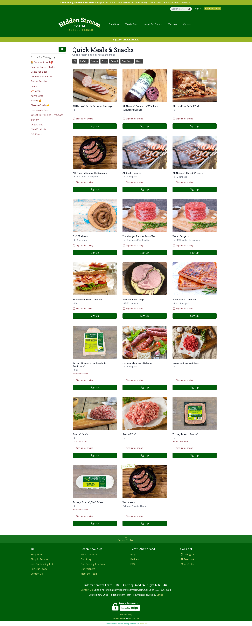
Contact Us (37, 573)
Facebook (188, 559)
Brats (104, 61)
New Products (38, 129)
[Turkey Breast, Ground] (195, 413)
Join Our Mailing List (42, 564)
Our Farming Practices (93, 564)
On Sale (83, 61)
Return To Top (126, 540)
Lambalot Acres (80, 441)
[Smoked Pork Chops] (145, 279)
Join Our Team (39, 569)
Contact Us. (87, 589)
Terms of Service (118, 618)
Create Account (212, 8)
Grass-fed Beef (39, 71)
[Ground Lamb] (95, 413)
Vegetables (37, 124)
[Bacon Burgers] (195, 215)
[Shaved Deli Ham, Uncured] (95, 279)
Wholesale (172, 24)
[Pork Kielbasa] (95, 215)
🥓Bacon (36, 91)
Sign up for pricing (84, 118)
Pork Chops (127, 61)
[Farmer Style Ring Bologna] (145, 342)
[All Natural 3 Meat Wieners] (195, 152)
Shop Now (114, 24)
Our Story (86, 559)
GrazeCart (143, 623)
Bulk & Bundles (39, 81)
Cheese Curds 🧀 (40, 105)
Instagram (189, 554)
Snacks (94, 61)
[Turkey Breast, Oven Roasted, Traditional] (95, 342)
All (75, 61)
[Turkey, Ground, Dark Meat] (95, 481)
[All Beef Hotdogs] (145, 152)
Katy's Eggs (37, 95)
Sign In (198, 8)
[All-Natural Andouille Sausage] (95, 152)
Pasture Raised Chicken (43, 67)
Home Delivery (89, 554)
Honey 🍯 (36, 100)
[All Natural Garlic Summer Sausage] (95, 85)
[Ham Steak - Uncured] (195, 279)
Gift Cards (36, 134)
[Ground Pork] (145, 413)
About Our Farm (152, 24)
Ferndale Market (80, 373)
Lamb (34, 86)
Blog (132, 554)
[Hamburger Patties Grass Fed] (145, 215)
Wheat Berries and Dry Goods (47, 115)
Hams (138, 61)
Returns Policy (126, 614)
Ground (114, 61)
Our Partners (88, 569)
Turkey (35, 119)
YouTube (188, 564)
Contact (187, 24)
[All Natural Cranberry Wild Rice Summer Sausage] (145, 85)
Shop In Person (39, 559)
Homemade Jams (40, 110)
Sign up (95, 126)
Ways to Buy (131, 24)
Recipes (134, 559)
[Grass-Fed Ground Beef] (195, 342)
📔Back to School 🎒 (42, 62)
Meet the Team (89, 573)
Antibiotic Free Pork (41, 76)
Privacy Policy (134, 618)
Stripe (160, 594)
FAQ (132, 564)
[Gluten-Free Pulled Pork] (195, 85)
